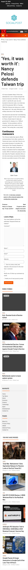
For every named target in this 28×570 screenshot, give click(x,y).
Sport (3, 406)
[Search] (25, 35)
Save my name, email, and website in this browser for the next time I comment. (13, 266)
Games (4, 461)
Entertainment (6, 409)
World (3, 312)
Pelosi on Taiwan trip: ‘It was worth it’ (7, 206)
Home (4, 394)
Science (4, 402)
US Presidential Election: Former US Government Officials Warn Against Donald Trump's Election (13, 346)
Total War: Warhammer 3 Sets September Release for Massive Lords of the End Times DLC (13, 466)
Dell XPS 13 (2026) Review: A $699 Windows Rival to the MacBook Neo (14, 497)
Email (6, 253)
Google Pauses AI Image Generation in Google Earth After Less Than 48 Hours (14, 560)
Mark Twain (5, 88)
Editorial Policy (11, 5)
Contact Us (19, 5)
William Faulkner (16, 470)
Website (6, 259)
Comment (7, 226)
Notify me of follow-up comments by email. (14, 274)
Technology (5, 404)
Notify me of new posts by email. (14, 278)
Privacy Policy (15, 3)
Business (5, 524)
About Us (8, 3)
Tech (4, 492)
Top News (5, 396)
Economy (4, 400)
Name (6, 248)
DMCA (21, 3)
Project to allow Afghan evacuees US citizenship (21, 208)
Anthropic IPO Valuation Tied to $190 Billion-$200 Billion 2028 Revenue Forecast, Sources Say (13, 529)
